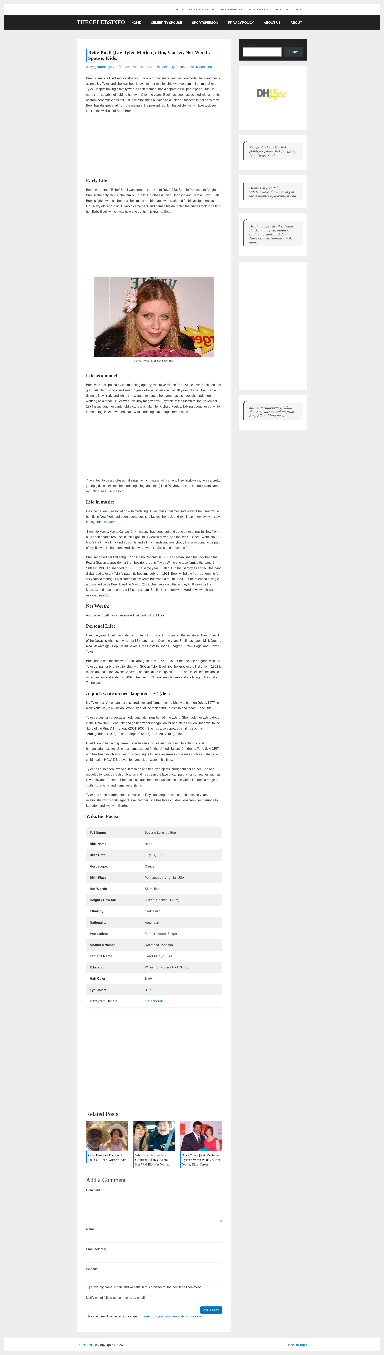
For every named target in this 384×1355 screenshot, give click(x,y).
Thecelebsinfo (101, 22)
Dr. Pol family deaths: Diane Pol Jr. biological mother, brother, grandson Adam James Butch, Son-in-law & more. (271, 233)
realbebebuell (155, 1001)
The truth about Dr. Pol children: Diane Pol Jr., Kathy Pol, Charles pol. (272, 151)
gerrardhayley (104, 67)
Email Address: (96, 1249)
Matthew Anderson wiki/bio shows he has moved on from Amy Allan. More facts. (271, 411)
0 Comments (205, 67)
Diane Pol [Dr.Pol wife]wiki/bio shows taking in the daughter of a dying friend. (273, 191)
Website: (92, 1269)
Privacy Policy (258, 9)
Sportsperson (231, 9)
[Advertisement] (154, 145)
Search (248, 45)
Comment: (93, 1190)
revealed (110, 522)
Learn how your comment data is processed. (173, 1316)
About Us (281, 9)
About (299, 9)
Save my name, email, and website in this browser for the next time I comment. (146, 1287)
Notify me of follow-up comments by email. (116, 1297)
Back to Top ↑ (297, 1345)
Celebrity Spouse (202, 9)
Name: (90, 1229)
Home (179, 9)
